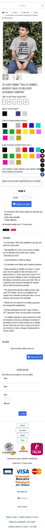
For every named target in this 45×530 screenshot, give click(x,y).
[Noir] (4, 113)
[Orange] (18, 131)
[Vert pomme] (12, 156)
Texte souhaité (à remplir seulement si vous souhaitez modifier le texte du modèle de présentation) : (22, 170)
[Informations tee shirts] (42, 165)
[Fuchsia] (5, 138)
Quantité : (16, 197)
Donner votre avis (36, 357)
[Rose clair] (38, 131)
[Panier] (42, 156)
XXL (26, 101)
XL (20, 101)
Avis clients (33, 526)
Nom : (6, 386)
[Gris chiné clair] (24, 113)
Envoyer (23, 413)
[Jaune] (32, 131)
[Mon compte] (42, 151)
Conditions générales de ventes (18, 526)
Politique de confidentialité (17, 521)
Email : (6, 378)
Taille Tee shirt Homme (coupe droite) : (14, 96)
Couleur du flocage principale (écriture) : (15, 120)
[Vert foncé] (5, 156)
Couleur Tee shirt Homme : (11, 108)
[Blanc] (11, 113)
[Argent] (12, 138)
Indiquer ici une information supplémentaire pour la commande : (21, 180)
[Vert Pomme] (12, 131)
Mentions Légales (11, 517)
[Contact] (42, 160)
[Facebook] (42, 174)
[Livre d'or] (42, 170)
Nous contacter (22, 506)
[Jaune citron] (25, 131)
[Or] (18, 138)
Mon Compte (31, 521)
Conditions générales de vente (28, 517)
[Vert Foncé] (5, 131)
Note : (6, 394)
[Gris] (18, 125)
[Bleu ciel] (38, 125)
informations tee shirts (11, 255)
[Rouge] (24, 125)
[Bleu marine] (18, 113)
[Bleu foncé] (31, 125)
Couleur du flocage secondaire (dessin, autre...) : (17, 144)
